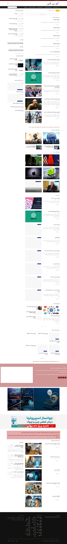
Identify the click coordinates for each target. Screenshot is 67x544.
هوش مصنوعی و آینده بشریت (31, 306)
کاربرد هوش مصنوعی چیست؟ (54, 315)
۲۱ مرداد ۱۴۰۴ (56, 165)
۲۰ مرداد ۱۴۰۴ (33, 307)
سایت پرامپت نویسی (55, 458)
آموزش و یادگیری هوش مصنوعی (48, 7)
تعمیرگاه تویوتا (14, 43)
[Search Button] (8, 7)
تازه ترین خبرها (57, 155)
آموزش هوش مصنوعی (56, 313)
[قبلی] (43, 326)
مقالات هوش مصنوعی (20, 89)
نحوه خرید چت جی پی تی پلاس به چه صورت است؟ (51, 250)
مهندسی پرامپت (30, 457)
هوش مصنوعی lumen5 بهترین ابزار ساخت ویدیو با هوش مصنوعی (12, 29)
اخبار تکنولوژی (26, 7)
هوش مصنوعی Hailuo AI (13, 18)
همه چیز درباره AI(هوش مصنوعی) (18, 103)
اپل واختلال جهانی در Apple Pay (18, 521)
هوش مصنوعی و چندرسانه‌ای (32, 7)
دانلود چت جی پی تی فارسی (55, 198)
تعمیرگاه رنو (18, 43)
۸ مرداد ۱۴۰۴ (39, 191)
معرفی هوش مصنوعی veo (13, 23)
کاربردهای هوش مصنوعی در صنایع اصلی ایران (52, 142)
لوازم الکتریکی (21, 43)
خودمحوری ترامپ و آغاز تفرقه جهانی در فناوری (52, 190)
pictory (16, 13)
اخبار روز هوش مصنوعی (38, 59)
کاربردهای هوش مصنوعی (40, 7)
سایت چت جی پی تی (56, 224)
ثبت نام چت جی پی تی (56, 263)
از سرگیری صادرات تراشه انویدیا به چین (53, 177)
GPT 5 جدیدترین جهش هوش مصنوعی (53, 72)
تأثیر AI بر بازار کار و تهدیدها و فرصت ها (53, 59)
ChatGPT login (57, 237)
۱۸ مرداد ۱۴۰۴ (57, 88)
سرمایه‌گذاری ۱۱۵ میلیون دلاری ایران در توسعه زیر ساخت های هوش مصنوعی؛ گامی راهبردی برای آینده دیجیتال (34, 189)
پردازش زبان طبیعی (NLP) (19, 110)
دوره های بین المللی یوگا (10, 43)
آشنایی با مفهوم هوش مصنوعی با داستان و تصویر (52, 493)
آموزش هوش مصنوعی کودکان (37, 493)
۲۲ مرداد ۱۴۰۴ (56, 460)
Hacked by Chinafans (56, 35)
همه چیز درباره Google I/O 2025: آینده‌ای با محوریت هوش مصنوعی (18, 496)
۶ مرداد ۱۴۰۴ (57, 238)
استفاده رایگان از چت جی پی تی (54, 51)
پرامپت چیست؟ (17, 458)
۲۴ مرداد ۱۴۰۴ (57, 199)
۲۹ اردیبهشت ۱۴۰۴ (21, 507)
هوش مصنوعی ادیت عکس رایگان (31, 345)
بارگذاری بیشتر (42, 358)
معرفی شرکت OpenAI (19, 91)
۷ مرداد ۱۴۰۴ (57, 225)
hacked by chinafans (51, 10)
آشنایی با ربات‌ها (57, 519)
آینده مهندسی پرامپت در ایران (27, 458)
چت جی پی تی (39, 224)
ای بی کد (19, 50)
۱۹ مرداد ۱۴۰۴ (38, 178)
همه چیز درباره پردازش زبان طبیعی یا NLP (16, 106)
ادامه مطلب (57, 24)
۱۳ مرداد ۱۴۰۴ (57, 113)
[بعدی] (41, 326)
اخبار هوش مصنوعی (55, 7)
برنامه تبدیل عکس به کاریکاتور (31, 333)
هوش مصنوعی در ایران (38, 181)
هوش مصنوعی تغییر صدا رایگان (43, 333)
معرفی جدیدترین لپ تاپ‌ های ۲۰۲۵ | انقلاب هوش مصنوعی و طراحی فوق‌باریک (18, 505)
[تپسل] (11, 466)
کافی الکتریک (21, 50)
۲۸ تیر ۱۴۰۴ (21, 111)
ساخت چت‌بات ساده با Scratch (54, 506)
